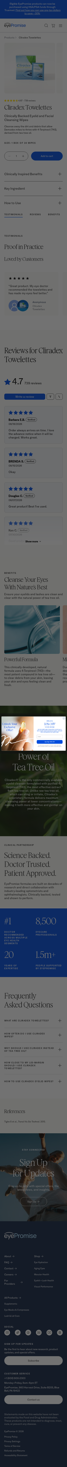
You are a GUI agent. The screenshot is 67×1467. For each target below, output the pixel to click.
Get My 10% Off (49, 742)
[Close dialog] (64, 718)
